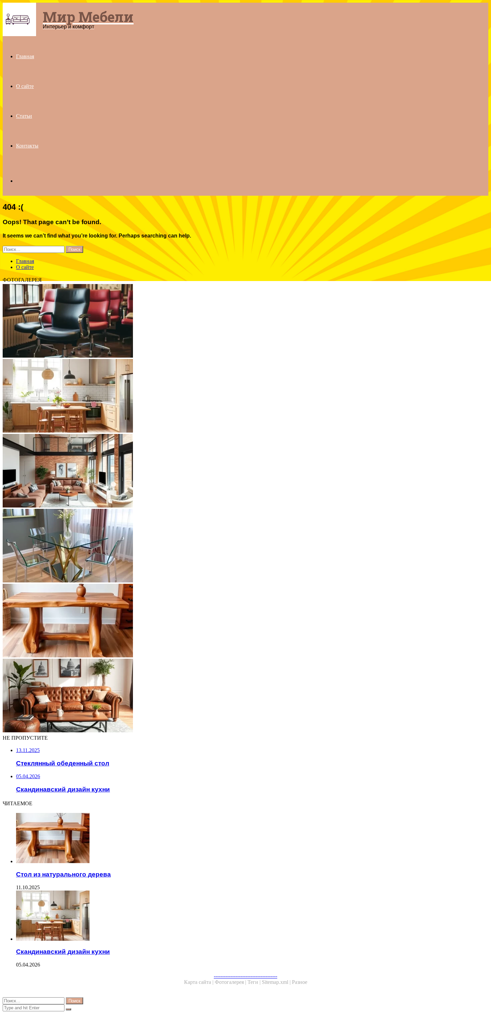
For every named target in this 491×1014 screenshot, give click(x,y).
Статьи (24, 116)
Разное (299, 982)
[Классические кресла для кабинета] (203, 321)
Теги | (255, 982)
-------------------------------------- (245, 976)
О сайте (25, 86)
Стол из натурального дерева (63, 874)
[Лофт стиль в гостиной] (203, 471)
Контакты (27, 146)
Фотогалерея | (231, 982)
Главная (25, 56)
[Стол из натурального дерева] (203, 621)
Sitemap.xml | (277, 982)
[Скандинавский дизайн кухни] (203, 396)
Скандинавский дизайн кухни (63, 951)
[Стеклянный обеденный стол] (203, 546)
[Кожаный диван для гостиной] (203, 696)
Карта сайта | (199, 982)
